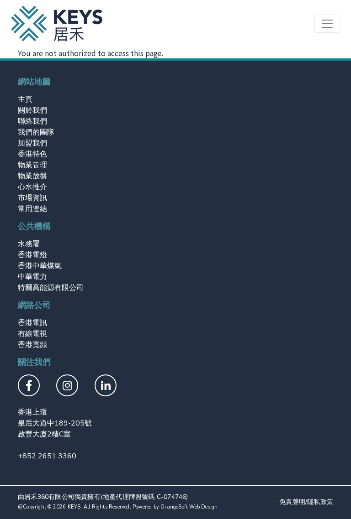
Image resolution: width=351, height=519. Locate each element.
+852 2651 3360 (47, 456)
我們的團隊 (36, 132)
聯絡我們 (32, 121)
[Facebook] (29, 386)
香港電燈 (32, 255)
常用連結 (32, 209)
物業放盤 (32, 176)
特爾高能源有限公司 (51, 288)
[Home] (56, 24)
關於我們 (32, 110)
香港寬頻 (32, 345)
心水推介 (32, 187)
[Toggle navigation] (327, 24)
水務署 (29, 244)
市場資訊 (32, 198)
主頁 (25, 99)
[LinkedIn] (106, 386)
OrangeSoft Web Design (189, 506)
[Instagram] (67, 386)
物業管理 (32, 165)
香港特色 (32, 154)
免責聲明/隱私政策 (306, 502)
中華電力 (32, 277)
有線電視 (32, 334)
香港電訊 (32, 323)
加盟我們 (32, 143)
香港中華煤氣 (40, 266)
